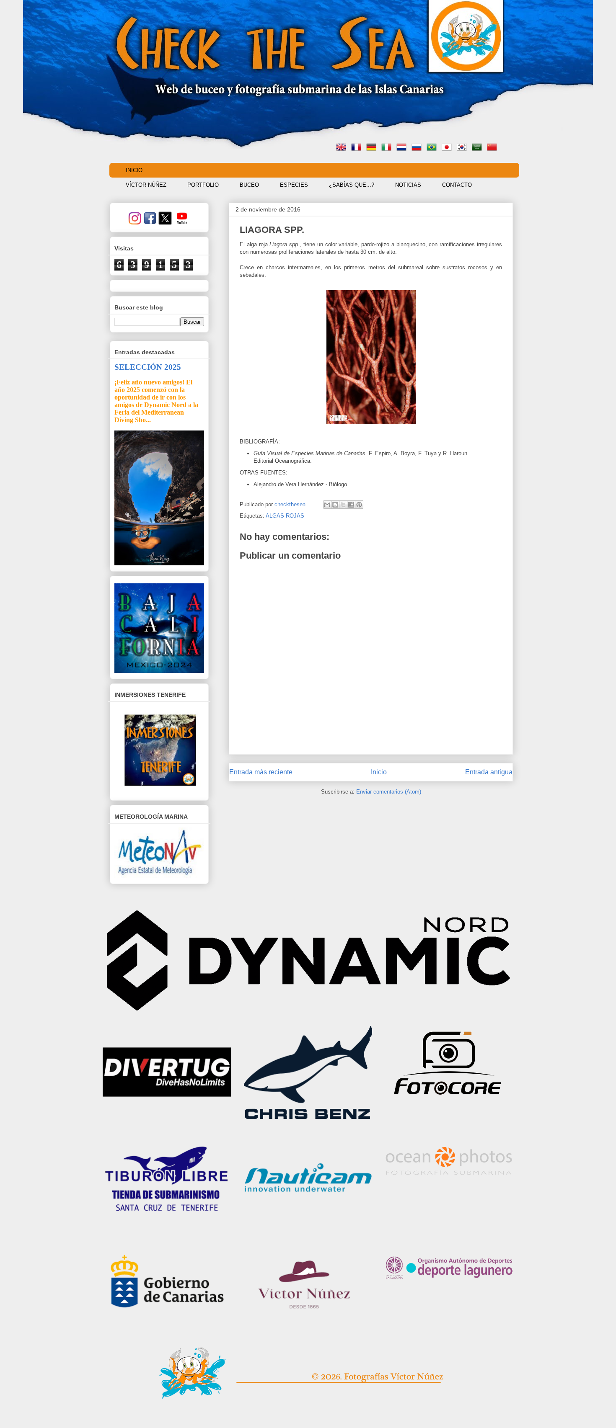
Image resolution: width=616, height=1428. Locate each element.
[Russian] (418, 148)
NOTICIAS (408, 185)
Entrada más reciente (260, 772)
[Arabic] (478, 148)
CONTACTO (457, 185)
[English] (342, 148)
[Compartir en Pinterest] (359, 504)
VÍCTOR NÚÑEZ (146, 185)
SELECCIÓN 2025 (147, 367)
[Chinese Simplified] (493, 148)
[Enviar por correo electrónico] (327, 504)
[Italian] (388, 148)
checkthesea (290, 504)
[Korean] (463, 148)
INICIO (134, 170)
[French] (358, 148)
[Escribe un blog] (335, 504)
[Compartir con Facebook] (351, 504)
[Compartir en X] (343, 504)
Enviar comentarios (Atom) (388, 792)
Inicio (379, 772)
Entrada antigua (488, 772)
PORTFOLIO (203, 185)
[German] (373, 148)
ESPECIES (294, 185)
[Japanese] (448, 148)
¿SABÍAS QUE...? (351, 185)
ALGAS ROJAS (285, 516)
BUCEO (249, 185)
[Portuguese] (433, 148)
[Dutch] (403, 148)
